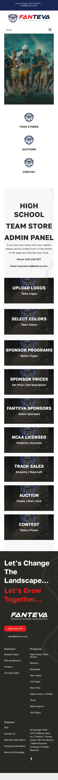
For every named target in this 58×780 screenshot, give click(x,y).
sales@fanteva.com (29, 5)
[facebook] (31, 759)
